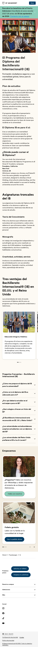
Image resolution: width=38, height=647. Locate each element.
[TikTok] (19, 618)
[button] (35, 12)
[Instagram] (19, 608)
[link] (9, 3)
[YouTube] (19, 623)
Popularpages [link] (13, 555)
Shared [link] (4, 555)
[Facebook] (19, 613)
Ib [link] (20, 555)
